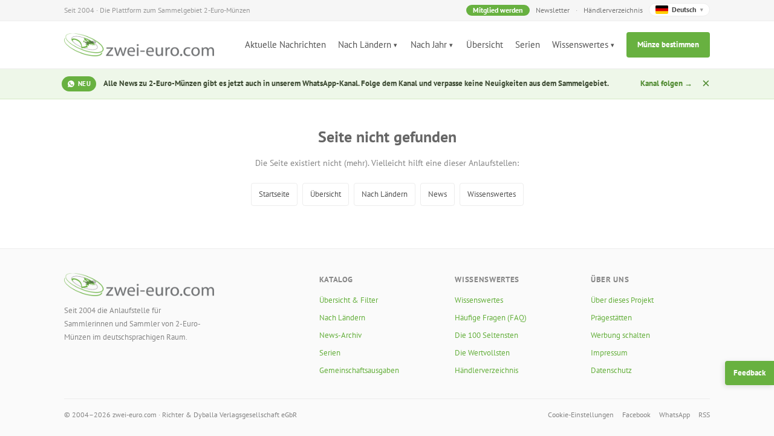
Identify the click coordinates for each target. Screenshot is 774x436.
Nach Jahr (429, 44)
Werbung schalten (620, 335)
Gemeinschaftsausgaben (359, 370)
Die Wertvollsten (482, 353)
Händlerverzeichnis (613, 10)
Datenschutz (611, 370)
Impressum (609, 353)
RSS (704, 414)
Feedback (749, 373)
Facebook (636, 414)
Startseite (274, 194)
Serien (527, 44)
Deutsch (687, 9)
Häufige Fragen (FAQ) (491, 317)
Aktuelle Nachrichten (285, 44)
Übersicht (484, 44)
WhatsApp (674, 414)
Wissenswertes (580, 44)
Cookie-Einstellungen (581, 414)
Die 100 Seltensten (486, 335)
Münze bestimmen (668, 44)
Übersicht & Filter (348, 300)
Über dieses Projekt (622, 300)
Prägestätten (611, 317)
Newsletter (553, 10)
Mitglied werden (498, 10)
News (437, 194)
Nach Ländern (364, 44)
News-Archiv (340, 335)
